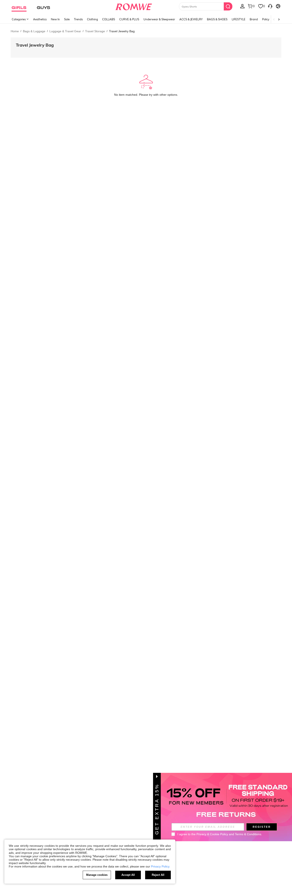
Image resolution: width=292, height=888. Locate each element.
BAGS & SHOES (217, 19)
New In (55, 19)
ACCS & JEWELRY (191, 19)
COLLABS (108, 19)
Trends (78, 19)
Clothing (92, 19)
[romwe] (134, 6)
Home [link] (15, 31)
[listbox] (242, 6)
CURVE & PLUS (129, 19)
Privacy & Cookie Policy (212, 834)
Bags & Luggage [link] (34, 31)
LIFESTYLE (238, 19)
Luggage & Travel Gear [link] (65, 31)
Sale (67, 19)
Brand (254, 19)
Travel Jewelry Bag (35, 45)
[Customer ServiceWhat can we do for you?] (270, 6)
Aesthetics (40, 19)
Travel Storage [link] (95, 31)
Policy (265, 19)
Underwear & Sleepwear (159, 19)
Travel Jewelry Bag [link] (122, 31)
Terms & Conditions (248, 834)
